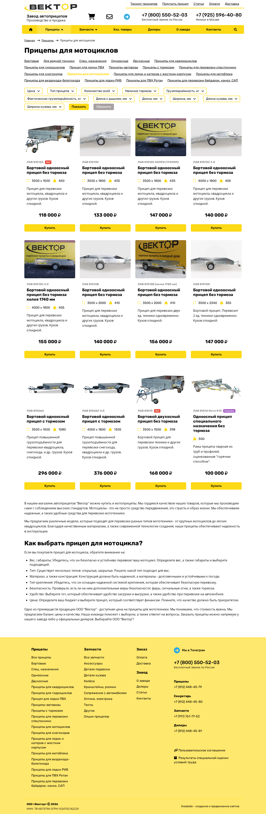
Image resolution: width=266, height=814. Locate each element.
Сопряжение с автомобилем (105, 693)
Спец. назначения (93, 61)
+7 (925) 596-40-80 (219, 15)
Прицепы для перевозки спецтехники (207, 67)
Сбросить (103, 107)
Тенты (88, 705)
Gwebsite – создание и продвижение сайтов (210, 806)
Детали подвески (97, 669)
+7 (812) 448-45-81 (188, 731)
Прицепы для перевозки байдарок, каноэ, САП (202, 80)
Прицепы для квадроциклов (175, 61)
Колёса (89, 681)
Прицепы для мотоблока (214, 74)
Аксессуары (93, 663)
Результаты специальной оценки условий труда (201, 760)
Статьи (199, 4)
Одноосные (119, 61)
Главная (29, 40)
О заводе (183, 29)
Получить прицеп (175, 4)
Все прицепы (41, 657)
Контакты (213, 29)
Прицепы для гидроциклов (44, 67)
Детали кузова (95, 675)
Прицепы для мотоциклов (88, 74)
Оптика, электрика (98, 699)
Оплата (214, 4)
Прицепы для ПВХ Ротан (144, 80)
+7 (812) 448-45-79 (188, 687)
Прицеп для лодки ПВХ (87, 67)
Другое (89, 710)
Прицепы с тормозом (158, 67)
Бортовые (31, 61)
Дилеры (154, 29)
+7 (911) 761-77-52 (187, 716)
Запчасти (87, 29)
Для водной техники (59, 61)
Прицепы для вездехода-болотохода (52, 80)
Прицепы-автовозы (123, 67)
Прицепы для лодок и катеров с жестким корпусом (152, 74)
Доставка (232, 4)
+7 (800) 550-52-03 (164, 15)
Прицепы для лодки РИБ (103, 80)
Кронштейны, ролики (100, 687)
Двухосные (141, 61)
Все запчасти (94, 657)
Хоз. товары (122, 29)
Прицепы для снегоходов (43, 74)
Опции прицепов (96, 716)
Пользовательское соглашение (201, 750)
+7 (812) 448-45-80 (188, 702)
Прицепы (53, 29)
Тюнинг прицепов (143, 4)
